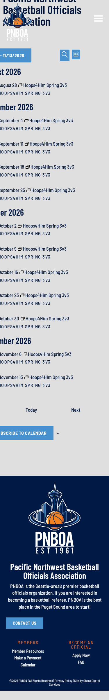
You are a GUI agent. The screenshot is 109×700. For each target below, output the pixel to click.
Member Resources (28, 651)
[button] (98, 18)
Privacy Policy (63, 680)
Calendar (28, 664)
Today (31, 410)
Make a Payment (28, 657)
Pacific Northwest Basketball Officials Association (54, 571)
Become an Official (81, 644)
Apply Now (81, 655)
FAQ (81, 662)
